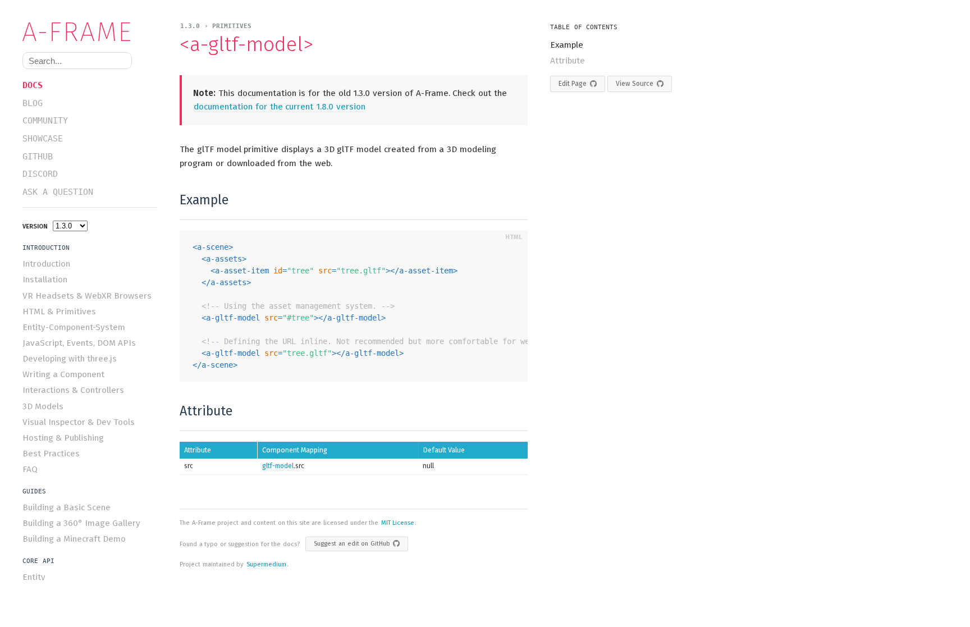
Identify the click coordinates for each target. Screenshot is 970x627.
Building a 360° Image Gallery (81, 523)
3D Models (42, 406)
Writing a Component (63, 374)
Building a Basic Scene (66, 507)
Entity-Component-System (73, 327)
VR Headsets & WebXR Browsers (87, 296)
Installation (44, 279)
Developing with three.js (69, 359)
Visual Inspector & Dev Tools (78, 422)
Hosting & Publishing (63, 438)
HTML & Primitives (59, 311)
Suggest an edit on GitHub (352, 543)
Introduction (46, 264)
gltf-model (278, 466)
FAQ (30, 469)
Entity (33, 577)
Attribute (567, 61)
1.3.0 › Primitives (215, 26)
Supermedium (266, 564)
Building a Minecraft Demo (74, 539)
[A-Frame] (81, 31)
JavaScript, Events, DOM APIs (79, 343)
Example (566, 45)
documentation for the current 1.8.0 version (279, 107)
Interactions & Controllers (73, 390)
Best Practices (51, 453)
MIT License (398, 523)
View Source (634, 84)
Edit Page (573, 84)
